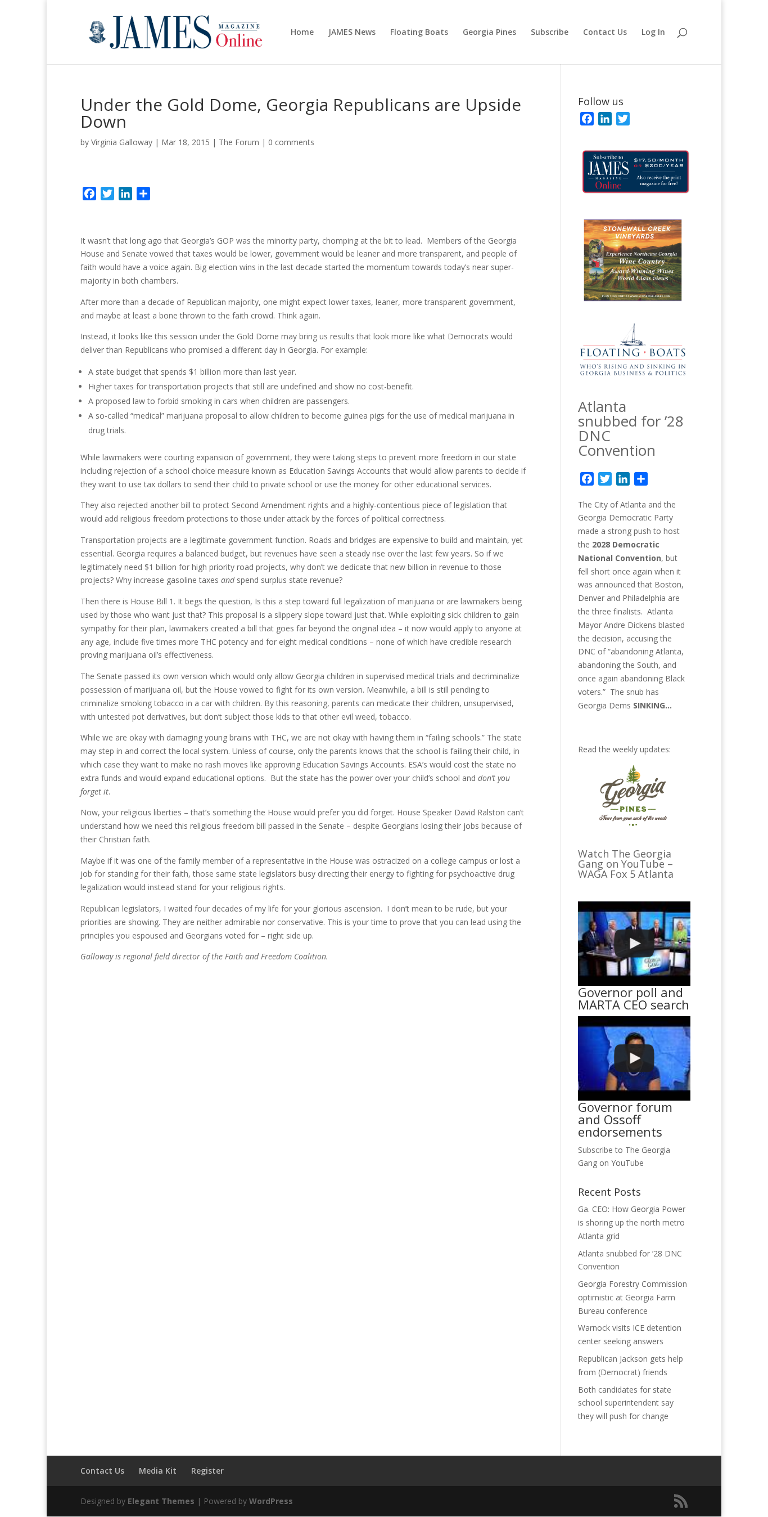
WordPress (271, 1501)
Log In (653, 32)
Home (302, 32)
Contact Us (605, 32)
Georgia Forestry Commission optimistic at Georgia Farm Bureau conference (632, 1297)
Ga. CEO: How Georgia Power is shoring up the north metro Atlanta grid (631, 1222)
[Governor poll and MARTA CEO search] (634, 943)
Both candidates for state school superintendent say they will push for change (626, 1403)
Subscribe (549, 32)
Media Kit (158, 1470)
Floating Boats (419, 32)
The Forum (239, 142)
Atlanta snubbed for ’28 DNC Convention (631, 428)
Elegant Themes (161, 1501)
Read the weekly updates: (624, 749)
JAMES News (352, 32)
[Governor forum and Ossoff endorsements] (634, 1058)
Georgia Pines (489, 32)
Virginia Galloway (121, 142)
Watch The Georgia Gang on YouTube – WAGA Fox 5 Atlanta (626, 864)
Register (207, 1470)
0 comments (291, 142)
